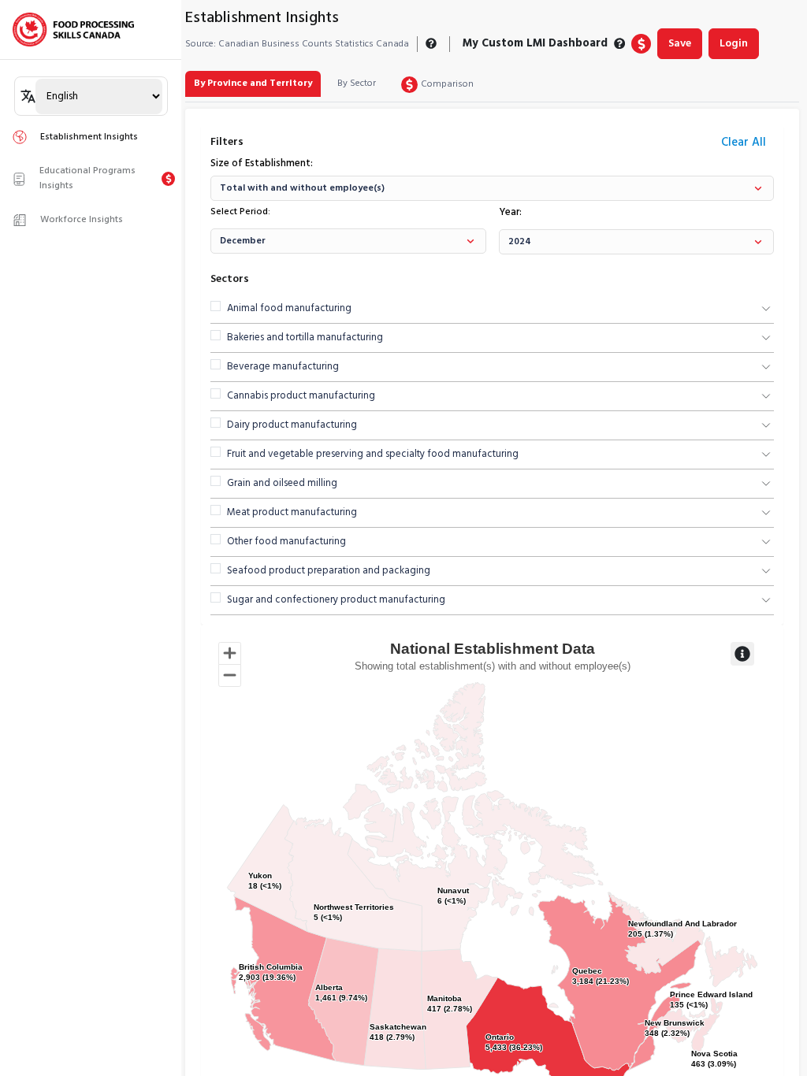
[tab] (253, 84)
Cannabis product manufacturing (301, 396)
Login (734, 44)
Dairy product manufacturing (292, 425)
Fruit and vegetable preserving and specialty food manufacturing (373, 454)
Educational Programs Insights (87, 178)
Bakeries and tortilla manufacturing (305, 338)
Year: (510, 213)
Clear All (743, 142)
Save (679, 44)
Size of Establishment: (261, 164)
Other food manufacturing (286, 542)
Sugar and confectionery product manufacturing (336, 600)
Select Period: (240, 212)
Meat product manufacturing (292, 513)
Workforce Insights (81, 220)
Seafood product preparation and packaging (328, 571)
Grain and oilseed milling (282, 484)
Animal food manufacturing (289, 309)
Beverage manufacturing (283, 367)
